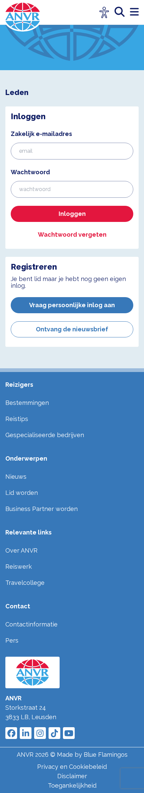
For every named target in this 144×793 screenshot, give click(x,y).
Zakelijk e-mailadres (41, 133)
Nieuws (15, 476)
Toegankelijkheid (72, 785)
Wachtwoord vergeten (72, 234)
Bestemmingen (27, 402)
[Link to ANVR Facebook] (11, 733)
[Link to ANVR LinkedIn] (25, 733)
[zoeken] (122, 12)
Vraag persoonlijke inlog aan (72, 305)
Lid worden (21, 492)
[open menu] (134, 12)
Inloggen (72, 213)
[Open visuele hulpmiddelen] (104, 12)
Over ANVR (21, 550)
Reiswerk (18, 566)
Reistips (16, 418)
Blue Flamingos (106, 754)
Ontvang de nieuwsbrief (72, 329)
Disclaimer (72, 776)
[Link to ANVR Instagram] (40, 733)
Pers (11, 640)
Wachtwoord (30, 172)
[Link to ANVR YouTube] (69, 733)
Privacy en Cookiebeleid (72, 766)
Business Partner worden (41, 508)
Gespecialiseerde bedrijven (44, 434)
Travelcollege (25, 582)
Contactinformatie (31, 624)
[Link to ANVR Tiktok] (54, 733)
